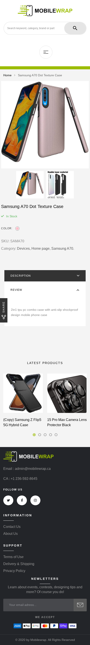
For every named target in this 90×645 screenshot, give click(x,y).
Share (3, 307)
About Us (10, 533)
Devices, (24, 248)
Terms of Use (13, 557)
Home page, (40, 248)
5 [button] (56, 434)
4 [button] (50, 434)
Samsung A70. (62, 248)
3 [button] (45, 434)
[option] (45, 124)
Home (7, 75)
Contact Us (12, 527)
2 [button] (39, 434)
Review (16, 289)
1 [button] (34, 434)
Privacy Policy (14, 571)
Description (20, 275)
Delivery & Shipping (18, 564)
